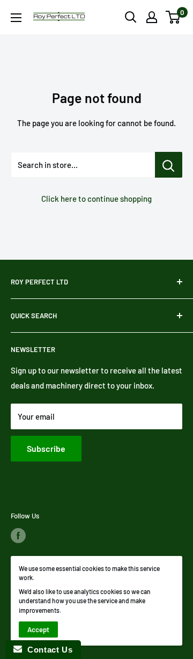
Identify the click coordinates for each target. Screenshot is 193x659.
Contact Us (47, 649)
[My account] (151, 17)
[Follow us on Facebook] (18, 535)
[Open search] (131, 17)
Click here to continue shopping (96, 198)
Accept (38, 629)
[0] (173, 17)
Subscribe (46, 448)
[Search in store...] (168, 165)
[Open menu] (16, 17)
